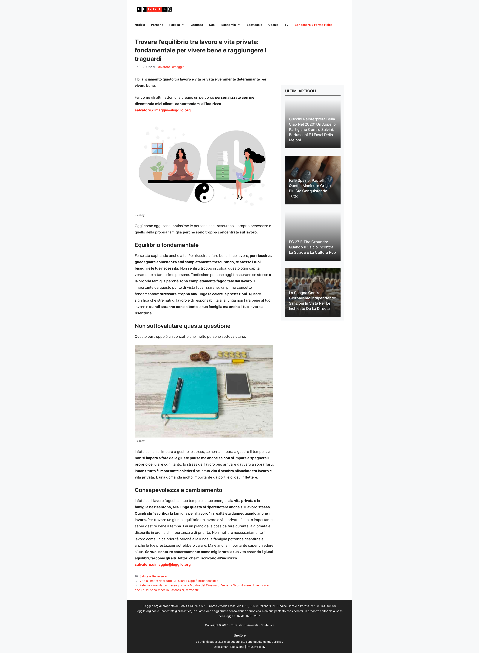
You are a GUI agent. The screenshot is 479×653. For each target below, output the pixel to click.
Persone (157, 25)
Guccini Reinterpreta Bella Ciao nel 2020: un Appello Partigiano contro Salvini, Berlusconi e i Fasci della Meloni (312, 129)
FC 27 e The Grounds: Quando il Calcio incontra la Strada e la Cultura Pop (312, 247)
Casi (212, 25)
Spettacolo (254, 25)
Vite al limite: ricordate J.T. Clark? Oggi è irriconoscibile (179, 581)
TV (286, 25)
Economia (228, 25)
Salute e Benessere (153, 576)
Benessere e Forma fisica (313, 25)
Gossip (273, 25)
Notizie (140, 25)
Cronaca (197, 25)
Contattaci (267, 625)
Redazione (237, 647)
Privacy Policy (256, 647)
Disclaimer (221, 647)
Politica (174, 25)
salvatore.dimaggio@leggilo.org (163, 110)
